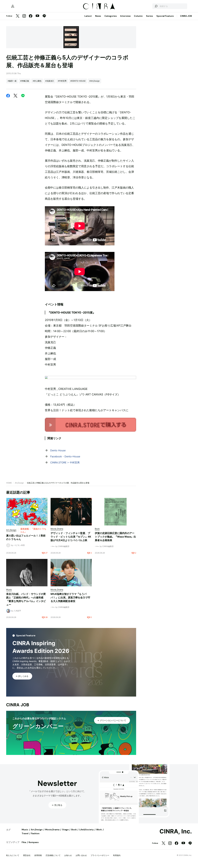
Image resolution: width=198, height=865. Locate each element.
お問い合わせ (81, 855)
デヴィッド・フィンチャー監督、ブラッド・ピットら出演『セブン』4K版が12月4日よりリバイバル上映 (71, 537)
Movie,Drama (52, 829)
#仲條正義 (24, 81)
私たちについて (12, 855)
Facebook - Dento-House (65, 456)
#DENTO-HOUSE (78, 81)
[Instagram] (24, 16)
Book (74, 829)
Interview (125, 16)
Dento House (58, 450)
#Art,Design (94, 81)
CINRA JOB (186, 16)
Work (99, 829)
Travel (25, 833)
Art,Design (19, 483)
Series (149, 16)
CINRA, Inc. (175, 831)
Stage (65, 829)
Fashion (35, 833)
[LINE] (44, 16)
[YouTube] (37, 16)
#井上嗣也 (37, 81)
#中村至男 (62, 81)
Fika (24, 842)
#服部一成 (12, 81)
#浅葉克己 (49, 81)
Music (25, 829)
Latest (88, 16)
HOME (9, 483)
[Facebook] (30, 16)
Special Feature (165, 16)
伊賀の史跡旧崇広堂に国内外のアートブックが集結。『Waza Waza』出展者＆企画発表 (115, 537)
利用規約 (117, 855)
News (98, 16)
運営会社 (26, 855)
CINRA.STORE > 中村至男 (65, 462)
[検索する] (155, 6)
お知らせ (68, 855)
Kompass (34, 842)
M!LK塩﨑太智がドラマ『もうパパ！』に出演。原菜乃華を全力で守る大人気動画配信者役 (70, 597)
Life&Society (86, 829)
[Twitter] (17, 16)
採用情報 (38, 855)
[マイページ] (13, 6)
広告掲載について (53, 855)
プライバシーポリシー (100, 855)
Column (138, 16)
